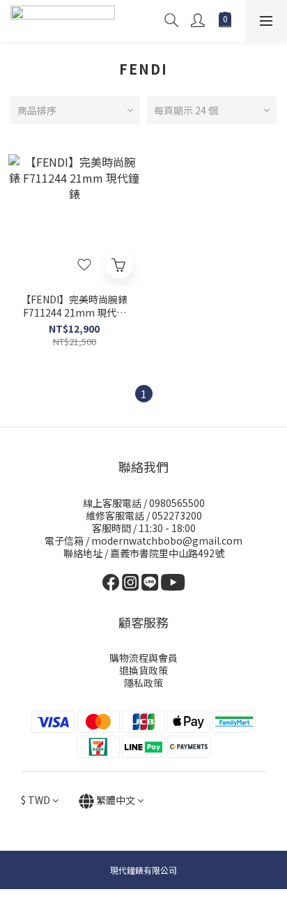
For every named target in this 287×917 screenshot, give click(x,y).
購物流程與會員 (143, 658)
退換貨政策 (143, 670)
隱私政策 (143, 683)
